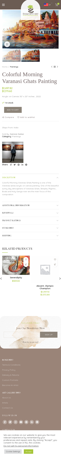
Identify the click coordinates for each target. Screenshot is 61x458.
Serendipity (16, 277)
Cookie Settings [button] (13, 451)
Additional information (16, 205)
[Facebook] (11, 165)
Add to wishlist (27, 117)
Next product (57, 66)
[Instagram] (15, 422)
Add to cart (13, 110)
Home (5, 67)
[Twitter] (15, 165)
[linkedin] (22, 165)
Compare (9, 117)
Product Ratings (11, 220)
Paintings (14, 67)
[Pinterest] (19, 165)
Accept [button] (28, 451)
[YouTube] (21, 422)
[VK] (37, 422)
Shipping (6, 235)
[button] (25, 264)
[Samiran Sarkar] (12, 152)
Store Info (8, 228)
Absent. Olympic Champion (45, 287)
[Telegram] (26, 165)
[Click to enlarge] (7, 44)
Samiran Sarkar (17, 134)
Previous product (51, 66)
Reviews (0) (7, 213)
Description (8, 177)
